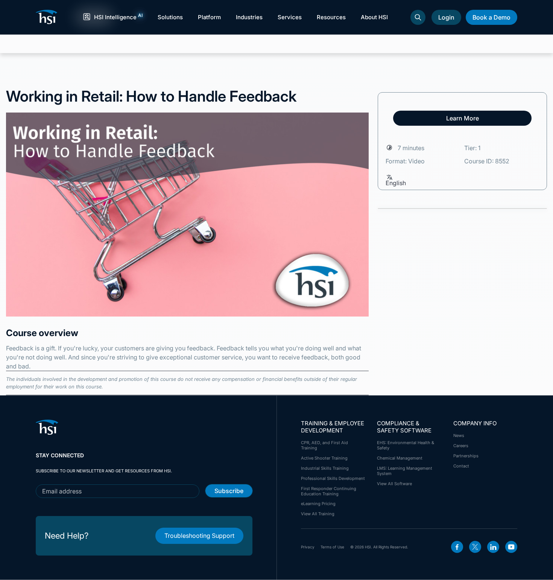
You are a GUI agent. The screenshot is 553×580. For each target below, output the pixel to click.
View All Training (317, 513)
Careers (460, 445)
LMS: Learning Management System (404, 471)
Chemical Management (399, 458)
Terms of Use (332, 547)
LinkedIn (493, 547)
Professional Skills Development (333, 478)
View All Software (394, 483)
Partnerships (466, 455)
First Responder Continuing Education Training (328, 491)
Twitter (475, 547)
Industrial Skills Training (325, 468)
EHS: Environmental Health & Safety (405, 445)
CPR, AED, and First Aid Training (324, 445)
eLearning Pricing (318, 503)
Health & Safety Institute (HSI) (48, 17)
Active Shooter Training (324, 458)
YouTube (511, 547)
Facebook (457, 547)
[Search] (417, 17)
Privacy (307, 547)
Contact (461, 466)
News (458, 435)
